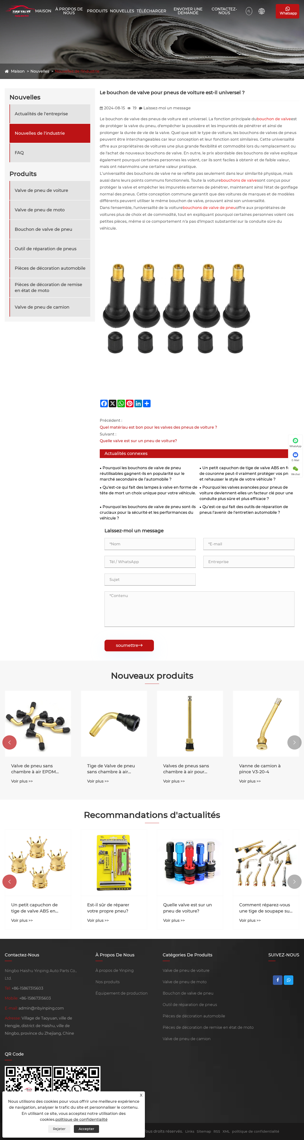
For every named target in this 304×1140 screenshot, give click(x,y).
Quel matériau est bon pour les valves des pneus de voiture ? (158, 427)
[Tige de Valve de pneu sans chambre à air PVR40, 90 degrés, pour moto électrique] (114, 724)
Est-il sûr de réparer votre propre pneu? (108, 907)
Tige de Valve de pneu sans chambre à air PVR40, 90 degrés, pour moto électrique (112, 769)
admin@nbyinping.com (41, 1008)
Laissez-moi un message (167, 108)
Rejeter (59, 1129)
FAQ (19, 152)
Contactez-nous (224, 11)
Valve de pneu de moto (40, 209)
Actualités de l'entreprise (41, 113)
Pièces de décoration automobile (50, 268)
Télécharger (151, 11)
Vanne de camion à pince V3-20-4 (260, 768)
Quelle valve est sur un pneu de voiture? (138, 441)
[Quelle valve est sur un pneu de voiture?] (190, 863)
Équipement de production (121, 993)
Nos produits (107, 982)
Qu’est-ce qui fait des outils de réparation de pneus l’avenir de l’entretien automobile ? (244, 510)
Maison (43, 11)
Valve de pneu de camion (42, 307)
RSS (217, 1131)
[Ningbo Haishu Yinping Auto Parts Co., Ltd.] (20, 11)
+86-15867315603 (27, 988)
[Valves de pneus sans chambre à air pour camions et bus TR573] (190, 724)
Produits (97, 11)
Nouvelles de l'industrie (77, 71)
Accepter (86, 1129)
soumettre (129, 645)
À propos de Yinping (114, 970)
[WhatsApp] (288, 980)
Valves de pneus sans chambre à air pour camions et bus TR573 (186, 769)
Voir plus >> (22, 781)
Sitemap (204, 1131)
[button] (9, 742)
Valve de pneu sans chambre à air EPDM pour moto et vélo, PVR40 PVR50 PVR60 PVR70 (34, 769)
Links (189, 1131)
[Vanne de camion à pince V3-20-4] (266, 724)
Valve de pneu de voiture (41, 190)
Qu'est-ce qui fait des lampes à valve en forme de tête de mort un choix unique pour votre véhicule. (148, 490)
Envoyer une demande (188, 11)
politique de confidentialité (255, 1131)
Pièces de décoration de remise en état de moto (48, 287)
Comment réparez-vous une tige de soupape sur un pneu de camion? (265, 908)
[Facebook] (277, 980)
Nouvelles (122, 11)
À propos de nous (69, 11)
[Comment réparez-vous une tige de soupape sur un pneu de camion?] (266, 863)
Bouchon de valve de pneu (43, 229)
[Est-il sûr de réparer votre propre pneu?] (114, 863)
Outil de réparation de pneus (45, 248)
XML (226, 1131)
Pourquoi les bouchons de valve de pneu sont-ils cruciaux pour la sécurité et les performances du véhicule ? (148, 512)
